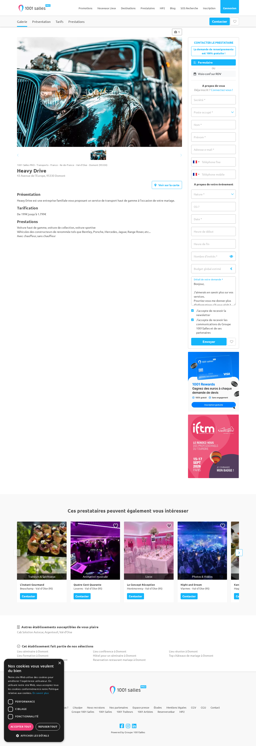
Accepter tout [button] (21, 726)
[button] (213, 112)
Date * (198, 219)
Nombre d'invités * (205, 256)
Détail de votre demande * (208, 279)
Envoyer (209, 341)
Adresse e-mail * (204, 149)
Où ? (196, 206)
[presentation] (24, 92)
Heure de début (204, 231)
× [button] (59, 663)
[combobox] (196, 161)
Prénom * (200, 137)
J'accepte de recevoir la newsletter (211, 313)
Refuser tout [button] (47, 726)
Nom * (198, 124)
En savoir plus (41, 693)
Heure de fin (201, 244)
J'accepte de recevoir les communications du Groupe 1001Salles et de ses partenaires (213, 326)
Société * (199, 100)
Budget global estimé (207, 269)
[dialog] (34, 700)
